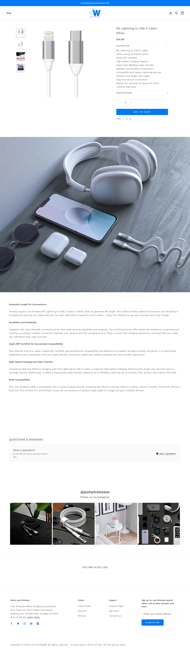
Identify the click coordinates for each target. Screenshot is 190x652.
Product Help (116, 606)
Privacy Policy (77, 644)
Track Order (84, 606)
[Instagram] (25, 623)
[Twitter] (127, 119)
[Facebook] (123, 119)
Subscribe (152, 622)
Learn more (33, 617)
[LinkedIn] (38, 623)
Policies (82, 615)
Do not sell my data (114, 644)
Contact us (115, 615)
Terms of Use (94, 644)
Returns (82, 611)
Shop (8, 13)
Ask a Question (167, 453)
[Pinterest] (130, 119)
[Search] (176, 13)
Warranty (114, 611)
